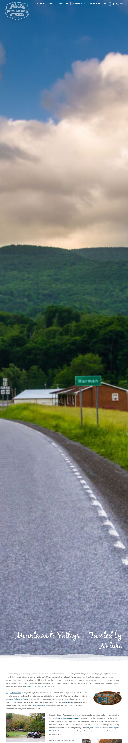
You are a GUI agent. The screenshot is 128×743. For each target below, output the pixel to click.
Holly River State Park (94, 727)
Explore (63, 3)
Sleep (40, 3)
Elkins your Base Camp (36, 686)
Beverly (67, 702)
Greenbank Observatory (40, 705)
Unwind (77, 3)
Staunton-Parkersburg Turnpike (18, 699)
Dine (51, 3)
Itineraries (93, 3)
